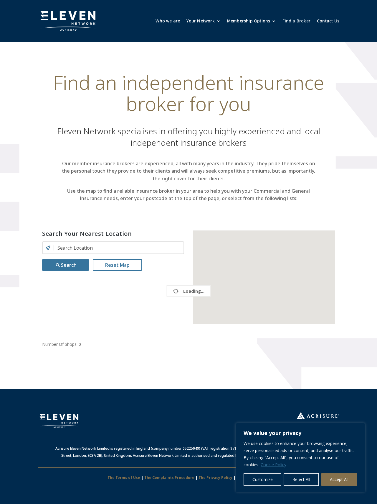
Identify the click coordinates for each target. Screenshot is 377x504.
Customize (262, 479)
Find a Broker (296, 21)
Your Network (200, 21)
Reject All (301, 479)
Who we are (168, 21)
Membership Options (248, 21)
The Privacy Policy (215, 477)
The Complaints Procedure (169, 477)
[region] (300, 457)
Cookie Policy (273, 464)
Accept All (339, 479)
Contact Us (328, 21)
